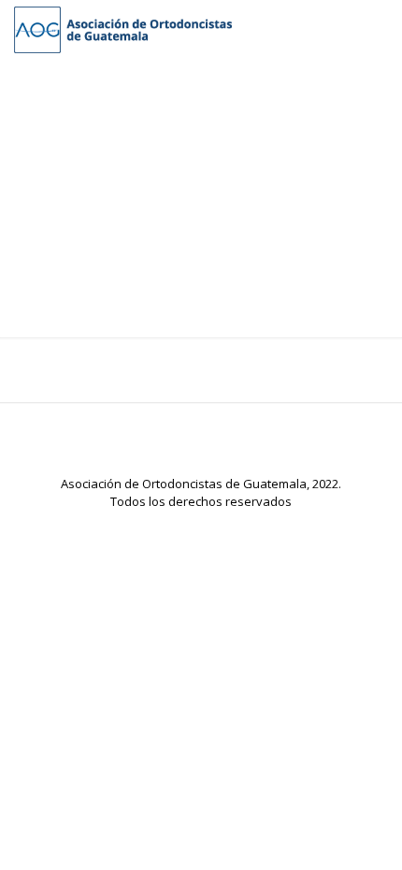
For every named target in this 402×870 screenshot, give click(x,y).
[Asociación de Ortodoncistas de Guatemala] (123, 28)
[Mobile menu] (377, 28)
